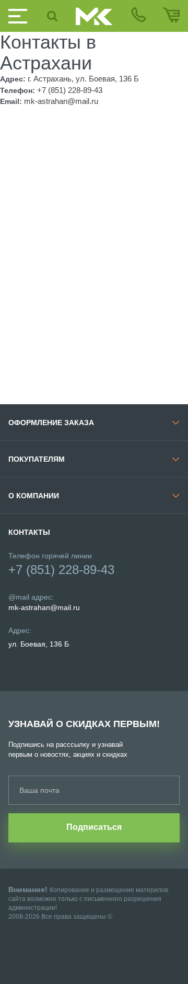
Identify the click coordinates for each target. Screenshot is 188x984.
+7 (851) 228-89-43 (61, 570)
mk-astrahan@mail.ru (44, 607)
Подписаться (94, 827)
